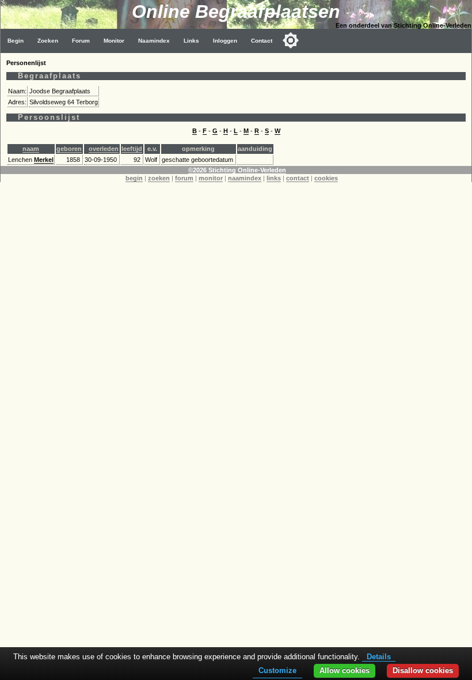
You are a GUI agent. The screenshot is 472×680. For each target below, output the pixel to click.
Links (191, 40)
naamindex (244, 178)
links (274, 178)
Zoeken (47, 40)
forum (184, 178)
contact (297, 178)
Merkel (44, 159)
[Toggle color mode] (290, 40)
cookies (326, 178)
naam (30, 148)
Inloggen (225, 40)
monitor (211, 178)
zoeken (159, 178)
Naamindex (154, 40)
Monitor (114, 40)
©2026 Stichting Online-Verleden (237, 170)
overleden (104, 148)
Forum (81, 40)
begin (134, 178)
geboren (69, 148)
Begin (15, 40)
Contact (261, 40)
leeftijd (131, 148)
